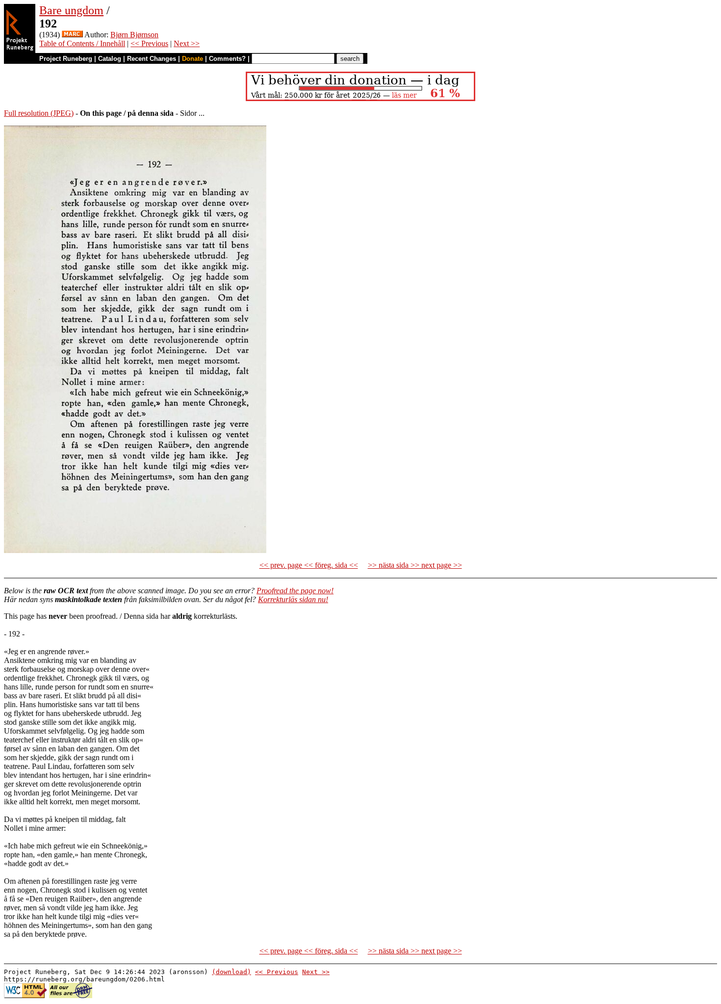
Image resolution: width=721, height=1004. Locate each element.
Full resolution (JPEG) (39, 113)
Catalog (109, 58)
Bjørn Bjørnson (134, 34)
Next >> (187, 43)
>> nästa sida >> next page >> (415, 565)
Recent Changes (151, 58)
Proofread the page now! (295, 590)
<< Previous (149, 43)
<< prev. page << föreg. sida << (308, 565)
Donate (192, 58)
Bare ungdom (71, 10)
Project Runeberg (65, 58)
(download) (231, 972)
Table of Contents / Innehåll (82, 43)
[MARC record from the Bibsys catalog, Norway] (72, 34)
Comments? (227, 58)
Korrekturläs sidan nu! (293, 599)
